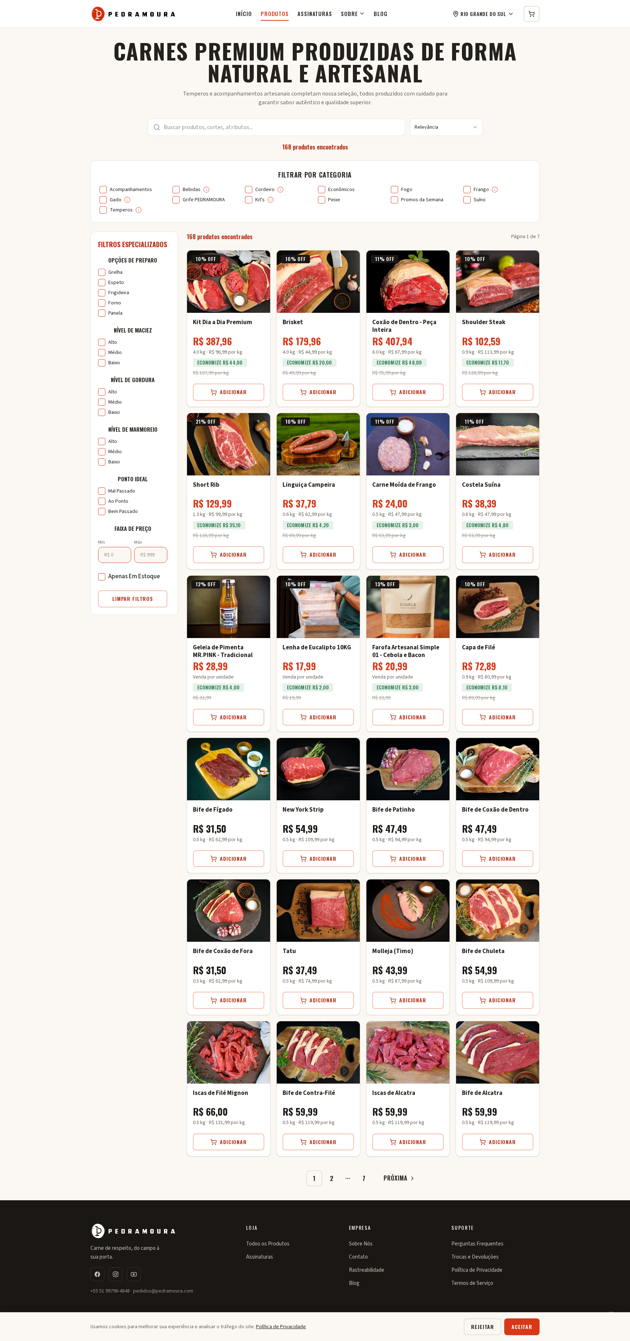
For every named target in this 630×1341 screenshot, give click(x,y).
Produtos (275, 13)
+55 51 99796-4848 (110, 1291)
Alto (112, 342)
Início (244, 13)
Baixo (114, 362)
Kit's (260, 199)
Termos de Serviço (472, 1283)
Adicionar (233, 392)
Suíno (480, 199)
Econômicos (341, 189)
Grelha (115, 272)
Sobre (349, 13)
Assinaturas (315, 13)
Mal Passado (121, 491)
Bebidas (192, 189)
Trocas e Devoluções (475, 1257)
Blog (381, 13)
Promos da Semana (422, 199)
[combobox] (446, 127)
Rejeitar (482, 1326)
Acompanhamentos (131, 189)
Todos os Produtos (267, 1244)
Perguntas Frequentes (477, 1244)
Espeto (116, 282)
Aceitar (522, 1326)
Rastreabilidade (366, 1270)
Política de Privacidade (476, 1270)
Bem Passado (123, 511)
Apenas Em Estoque (134, 576)
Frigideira (118, 292)
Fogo (406, 189)
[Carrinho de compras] (532, 14)
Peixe (334, 199)
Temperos (121, 210)
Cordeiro (265, 189)
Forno (114, 303)
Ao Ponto (118, 501)
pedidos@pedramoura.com (163, 1291)
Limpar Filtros (132, 598)
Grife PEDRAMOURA (204, 199)
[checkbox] (103, 189)
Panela (115, 313)
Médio (115, 352)
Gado (115, 199)
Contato (358, 1257)
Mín (101, 542)
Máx (138, 542)
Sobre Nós (361, 1244)
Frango (481, 189)
